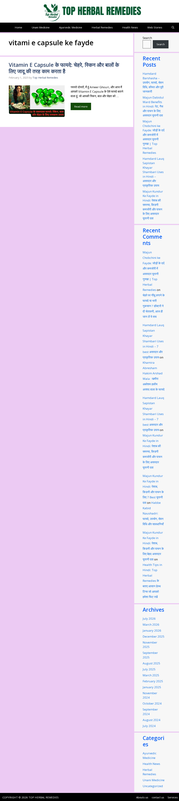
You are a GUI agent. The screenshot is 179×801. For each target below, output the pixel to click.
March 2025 (151, 675)
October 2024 (152, 703)
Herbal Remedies (102, 27)
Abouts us (142, 797)
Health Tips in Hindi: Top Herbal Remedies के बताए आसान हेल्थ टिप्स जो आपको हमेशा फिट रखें (152, 581)
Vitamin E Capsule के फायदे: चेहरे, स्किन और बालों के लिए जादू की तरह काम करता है (64, 68)
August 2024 (151, 720)
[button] (173, 27)
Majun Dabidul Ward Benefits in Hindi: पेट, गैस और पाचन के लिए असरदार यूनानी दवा (153, 106)
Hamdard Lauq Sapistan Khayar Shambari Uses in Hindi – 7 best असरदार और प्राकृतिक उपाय (153, 341)
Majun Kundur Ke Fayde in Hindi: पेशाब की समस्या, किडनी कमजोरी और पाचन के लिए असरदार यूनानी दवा (153, 204)
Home (18, 27)
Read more (81, 106)
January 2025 (152, 687)
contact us (158, 797)
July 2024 (149, 726)
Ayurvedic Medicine (70, 27)
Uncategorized (153, 786)
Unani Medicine (41, 27)
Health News (130, 27)
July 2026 (149, 619)
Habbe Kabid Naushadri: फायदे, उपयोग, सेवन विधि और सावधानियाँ (153, 513)
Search (147, 38)
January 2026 (152, 630)
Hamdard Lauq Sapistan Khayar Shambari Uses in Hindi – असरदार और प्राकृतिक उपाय (153, 172)
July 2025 (149, 669)
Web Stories (154, 27)
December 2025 (153, 636)
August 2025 (151, 663)
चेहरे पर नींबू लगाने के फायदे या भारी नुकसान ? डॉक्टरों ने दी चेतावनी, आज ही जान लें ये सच (154, 306)
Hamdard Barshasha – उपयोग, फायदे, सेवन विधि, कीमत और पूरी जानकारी (153, 82)
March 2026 (151, 624)
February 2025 (153, 681)
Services (173, 797)
